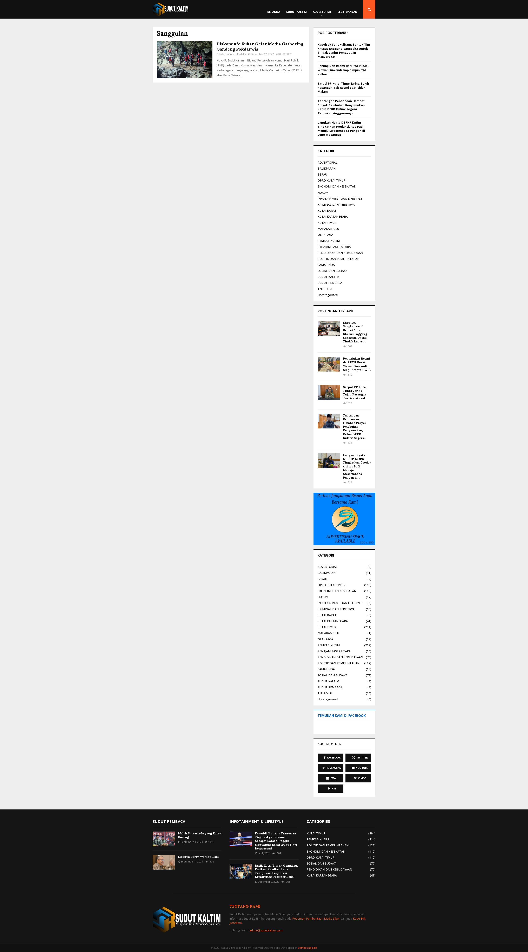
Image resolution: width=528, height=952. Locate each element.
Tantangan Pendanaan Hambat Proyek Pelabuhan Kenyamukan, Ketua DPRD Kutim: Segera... (355, 427)
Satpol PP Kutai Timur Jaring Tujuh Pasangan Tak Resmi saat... (355, 392)
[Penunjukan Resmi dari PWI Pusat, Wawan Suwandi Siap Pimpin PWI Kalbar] (329, 364)
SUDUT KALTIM (296, 12)
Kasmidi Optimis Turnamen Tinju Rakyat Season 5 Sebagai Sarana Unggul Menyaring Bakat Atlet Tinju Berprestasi (276, 841)
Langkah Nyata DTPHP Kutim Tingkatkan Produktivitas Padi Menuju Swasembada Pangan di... (357, 466)
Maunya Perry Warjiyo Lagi (198, 857)
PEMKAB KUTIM (329, 241)
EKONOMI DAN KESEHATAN (337, 186)
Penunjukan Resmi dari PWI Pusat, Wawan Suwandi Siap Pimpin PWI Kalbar (343, 70)
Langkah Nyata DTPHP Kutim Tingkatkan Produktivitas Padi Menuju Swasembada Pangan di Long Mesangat (341, 128)
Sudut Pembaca (169, 821)
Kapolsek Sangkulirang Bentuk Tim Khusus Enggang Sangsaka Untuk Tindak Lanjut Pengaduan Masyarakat (344, 50)
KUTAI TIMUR (327, 223)
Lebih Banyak (347, 12)
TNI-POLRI (325, 289)
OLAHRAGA (325, 235)
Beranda (273, 12)
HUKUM (323, 193)
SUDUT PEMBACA (330, 283)
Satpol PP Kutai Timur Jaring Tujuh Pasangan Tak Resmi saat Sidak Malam (343, 87)
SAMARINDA (326, 265)
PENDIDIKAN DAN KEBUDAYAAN (340, 253)
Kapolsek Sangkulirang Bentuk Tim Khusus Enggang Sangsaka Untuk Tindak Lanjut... (355, 332)
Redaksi (241, 54)
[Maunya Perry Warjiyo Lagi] (164, 862)
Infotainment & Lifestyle (257, 821)
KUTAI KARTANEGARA (333, 216)
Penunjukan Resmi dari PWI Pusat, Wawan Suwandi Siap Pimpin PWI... (357, 364)
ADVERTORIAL (322, 12)
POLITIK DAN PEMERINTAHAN (338, 259)
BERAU (322, 174)
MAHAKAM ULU (328, 229)
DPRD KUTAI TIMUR (331, 180)
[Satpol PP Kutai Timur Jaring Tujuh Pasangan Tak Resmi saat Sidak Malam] (329, 392)
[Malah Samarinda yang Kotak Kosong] (164, 839)
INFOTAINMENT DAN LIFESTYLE (340, 199)
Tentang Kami (245, 906)
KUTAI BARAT (327, 210)
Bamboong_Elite (307, 948)
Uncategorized (328, 295)
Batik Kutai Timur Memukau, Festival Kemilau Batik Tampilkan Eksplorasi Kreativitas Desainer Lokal (276, 871)
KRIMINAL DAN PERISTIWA (336, 204)
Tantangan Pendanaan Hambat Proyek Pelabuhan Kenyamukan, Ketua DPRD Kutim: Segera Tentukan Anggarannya (341, 107)
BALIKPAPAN (327, 168)
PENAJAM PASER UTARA (334, 247)
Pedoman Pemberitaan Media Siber (316, 918)
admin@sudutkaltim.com (266, 930)
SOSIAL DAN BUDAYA (332, 271)
